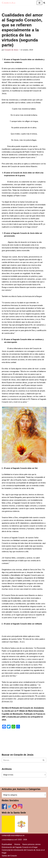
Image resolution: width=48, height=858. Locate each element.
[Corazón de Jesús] (9, 3)
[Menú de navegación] (39, 3)
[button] (44, 3)
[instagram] (20, 808)
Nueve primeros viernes (31, 844)
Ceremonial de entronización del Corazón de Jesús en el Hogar (23, 851)
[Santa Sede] (15, 832)
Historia (17, 844)
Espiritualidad (7, 844)
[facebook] (4, 808)
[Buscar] (43, 760)
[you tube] (14, 808)
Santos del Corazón (9, 856)
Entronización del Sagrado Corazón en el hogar (20, 847)
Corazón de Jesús (11, 50)
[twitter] (9, 808)
